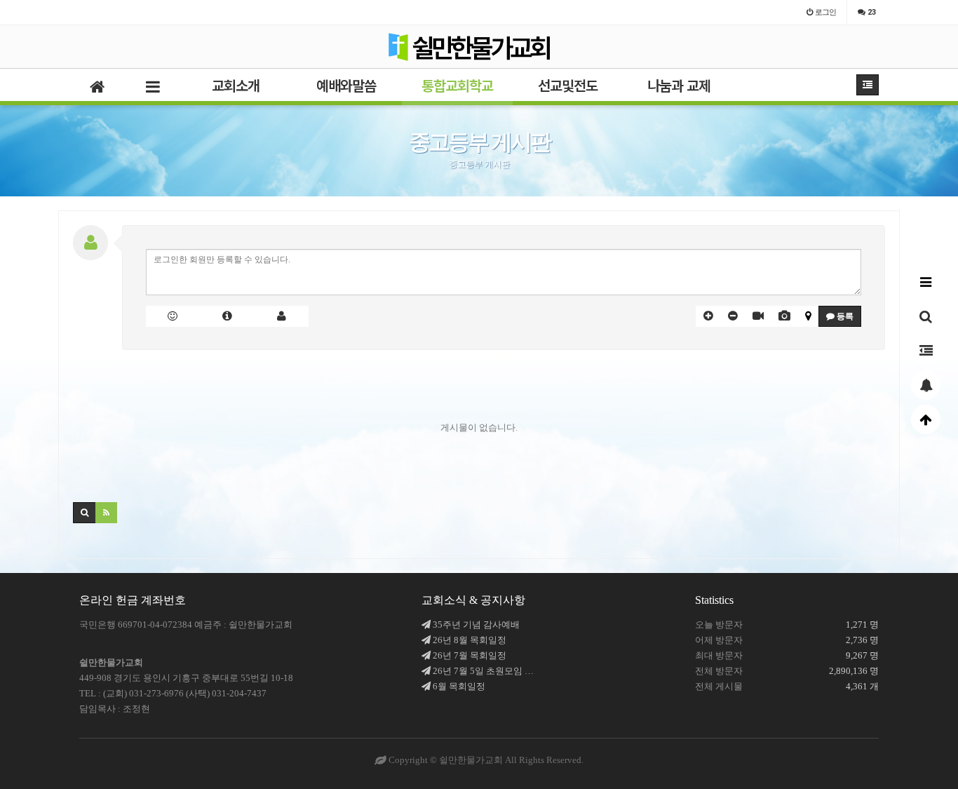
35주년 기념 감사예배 (476, 624)
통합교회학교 (457, 85)
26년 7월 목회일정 (469, 655)
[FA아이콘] (227, 316)
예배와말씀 (346, 85)
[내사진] (282, 316)
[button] (708, 316)
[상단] (925, 419)
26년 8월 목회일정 (469, 640)
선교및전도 (568, 85)
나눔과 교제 (678, 85)
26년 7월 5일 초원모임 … (483, 671)
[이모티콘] (173, 316)
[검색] (925, 316)
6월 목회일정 (459, 686)
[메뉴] (925, 282)
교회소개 (235, 85)
